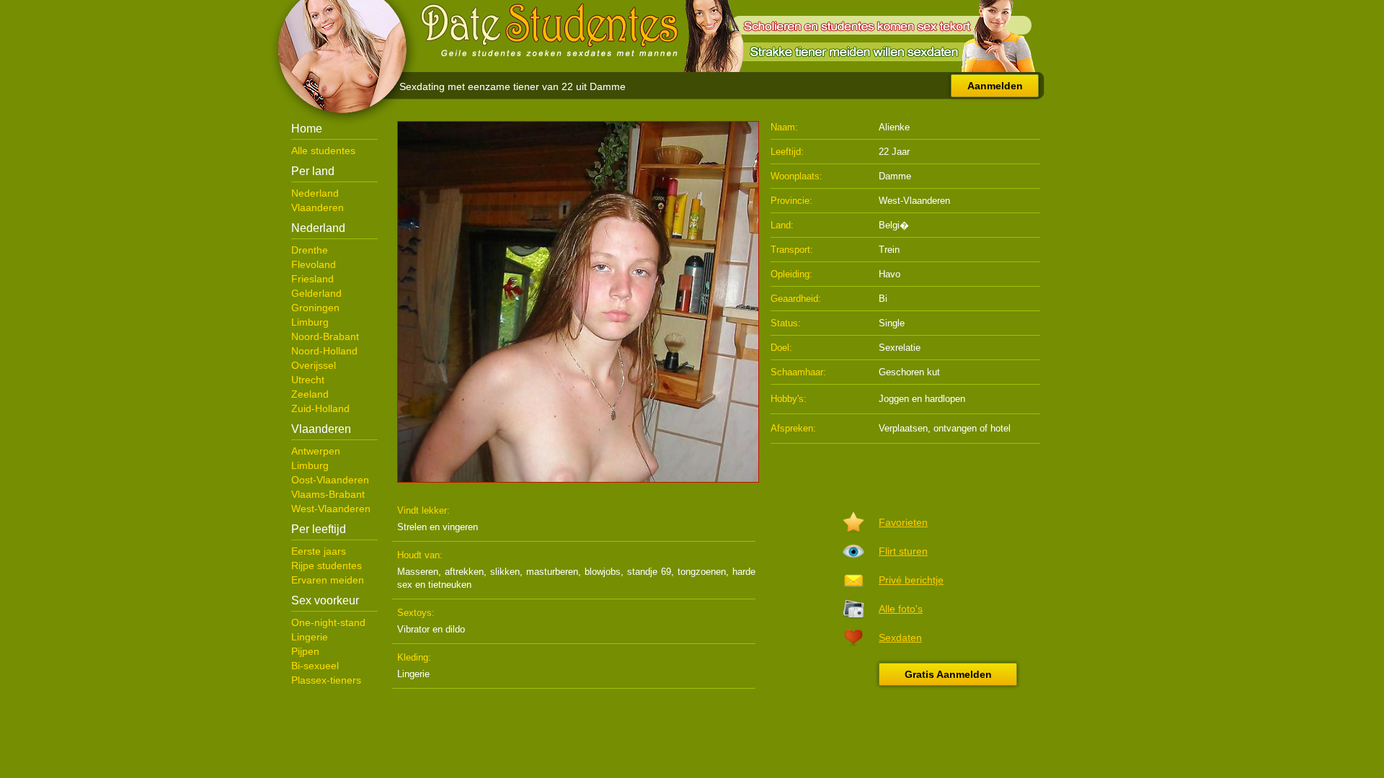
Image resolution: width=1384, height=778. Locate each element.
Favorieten (903, 522)
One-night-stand (328, 622)
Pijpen (305, 651)
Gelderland (316, 293)
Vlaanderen (317, 207)
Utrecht (307, 379)
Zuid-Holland (320, 408)
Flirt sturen (903, 551)
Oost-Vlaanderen (330, 480)
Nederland (315, 193)
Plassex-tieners (326, 680)
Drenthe (309, 250)
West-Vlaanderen (331, 508)
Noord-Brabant (325, 336)
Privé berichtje (911, 580)
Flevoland (313, 264)
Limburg (310, 322)
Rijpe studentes (326, 565)
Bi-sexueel (315, 665)
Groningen (315, 307)
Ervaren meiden (327, 580)
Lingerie (309, 637)
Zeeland (310, 394)
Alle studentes (323, 150)
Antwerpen (315, 451)
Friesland (312, 279)
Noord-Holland (324, 351)
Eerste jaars (318, 551)
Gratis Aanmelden (948, 674)
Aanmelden (995, 85)
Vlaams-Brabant (328, 494)
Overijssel (313, 365)
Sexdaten (900, 637)
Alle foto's (901, 608)
